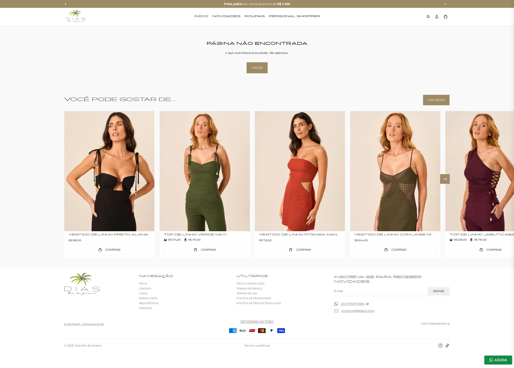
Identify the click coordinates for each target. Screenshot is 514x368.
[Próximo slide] (445, 179)
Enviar (438, 291)
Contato (145, 288)
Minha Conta (148, 298)
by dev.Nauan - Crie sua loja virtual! (84, 323)
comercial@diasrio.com (357, 311)
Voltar (257, 68)
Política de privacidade (254, 298)
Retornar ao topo (257, 322)
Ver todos (436, 100)
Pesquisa (145, 308)
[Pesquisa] (428, 16)
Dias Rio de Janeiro (88, 345)
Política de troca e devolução (259, 303)
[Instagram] (440, 345)
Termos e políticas (257, 345)
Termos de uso (247, 293)
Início (143, 283)
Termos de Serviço (250, 288)
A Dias (143, 293)
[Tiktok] (447, 345)
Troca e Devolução (250, 283)
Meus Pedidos (148, 303)
